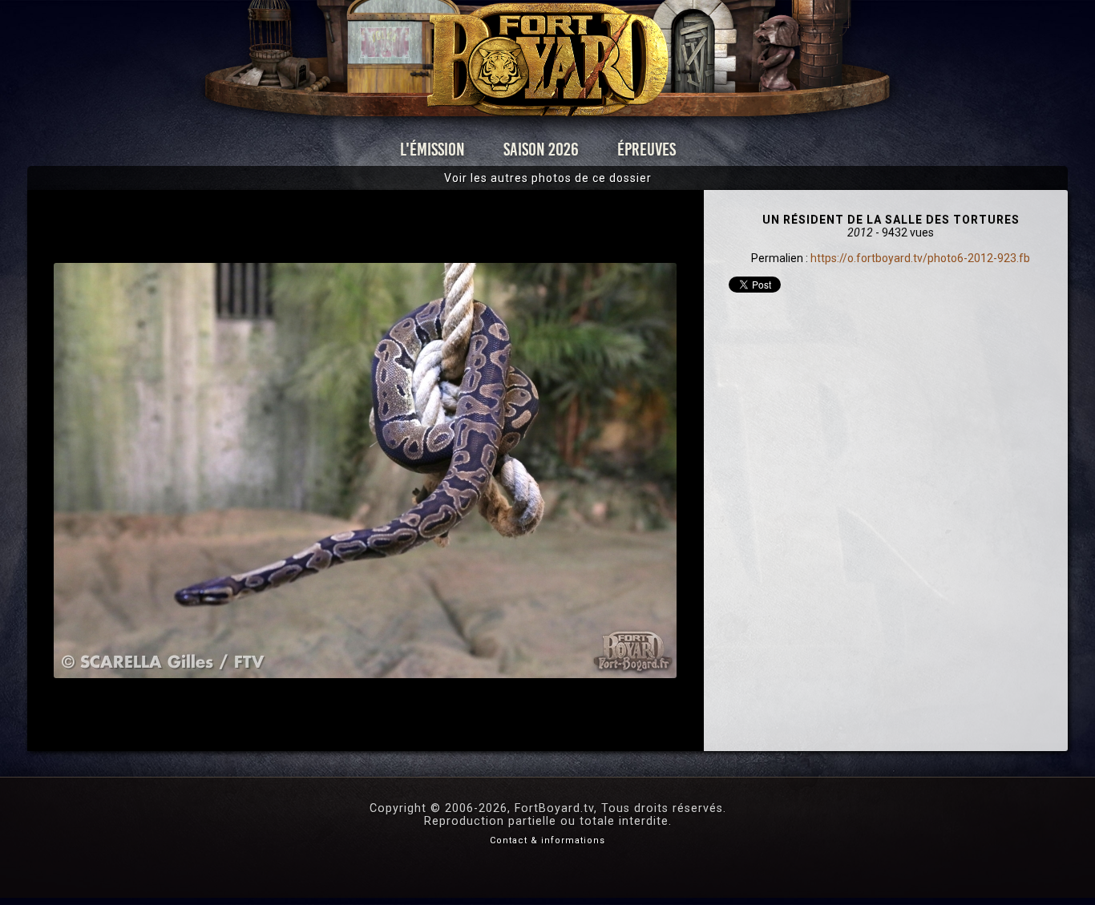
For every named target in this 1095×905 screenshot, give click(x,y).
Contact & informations (547, 840)
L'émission (432, 149)
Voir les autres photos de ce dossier (548, 178)
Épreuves (646, 149)
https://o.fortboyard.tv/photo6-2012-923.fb (920, 258)
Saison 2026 (541, 149)
